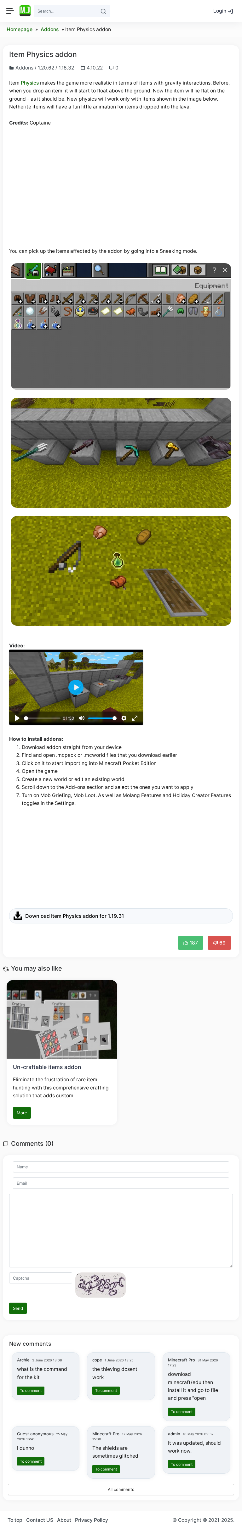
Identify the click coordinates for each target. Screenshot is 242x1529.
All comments (121, 1489)
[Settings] (124, 718)
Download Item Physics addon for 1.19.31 (74, 916)
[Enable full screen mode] (135, 718)
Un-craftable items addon (47, 1067)
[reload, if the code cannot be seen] (100, 1285)
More (22, 1112)
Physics (30, 83)
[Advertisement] (121, 179)
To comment (31, 1390)
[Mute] (82, 718)
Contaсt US (39, 1520)
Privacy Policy (91, 1520)
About (64, 1520)
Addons (50, 29)
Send (18, 1308)
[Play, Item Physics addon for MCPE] (17, 718)
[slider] (42, 718)
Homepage (19, 29)
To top (15, 1520)
